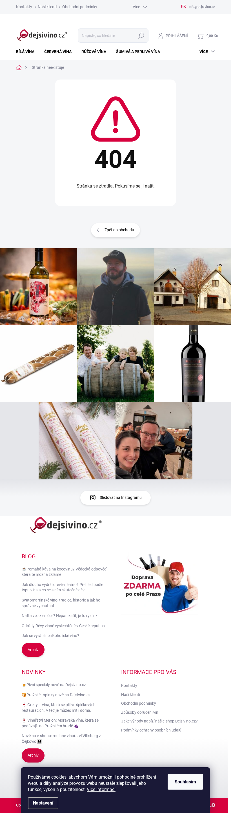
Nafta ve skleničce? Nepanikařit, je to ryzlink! (60, 615)
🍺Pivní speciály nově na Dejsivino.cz (54, 684)
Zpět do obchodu (119, 230)
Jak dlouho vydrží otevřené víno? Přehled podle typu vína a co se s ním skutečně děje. (62, 587)
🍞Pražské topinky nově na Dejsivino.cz (56, 695)
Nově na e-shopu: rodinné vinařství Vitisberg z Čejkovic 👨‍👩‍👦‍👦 (61, 738)
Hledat (141, 35)
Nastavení (43, 803)
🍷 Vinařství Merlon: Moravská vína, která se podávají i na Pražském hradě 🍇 (60, 723)
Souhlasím (185, 782)
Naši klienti (47, 7)
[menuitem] (27, 51)
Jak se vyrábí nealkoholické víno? (50, 635)
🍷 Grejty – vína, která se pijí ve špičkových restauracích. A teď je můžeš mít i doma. (58, 707)
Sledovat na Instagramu (121, 497)
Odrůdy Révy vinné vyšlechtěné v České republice (64, 625)
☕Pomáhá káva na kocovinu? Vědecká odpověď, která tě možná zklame (65, 572)
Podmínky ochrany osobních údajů (151, 730)
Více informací (101, 789)
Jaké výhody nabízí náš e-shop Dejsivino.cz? (159, 721)
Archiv (33, 649)
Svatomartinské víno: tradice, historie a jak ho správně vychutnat (61, 603)
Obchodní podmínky (79, 7)
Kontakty (24, 7)
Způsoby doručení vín (139, 712)
